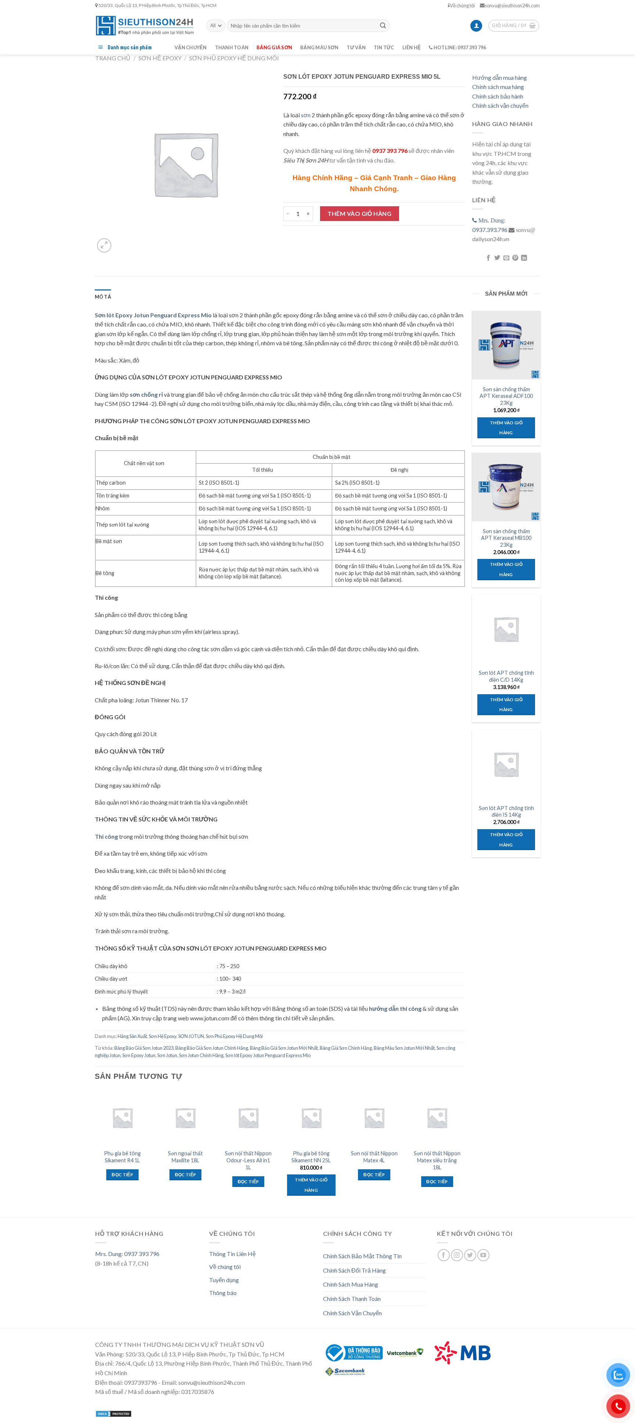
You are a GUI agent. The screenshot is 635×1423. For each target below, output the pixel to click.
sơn (306, 114)
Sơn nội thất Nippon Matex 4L (374, 1156)
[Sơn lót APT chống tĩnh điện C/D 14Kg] (506, 629)
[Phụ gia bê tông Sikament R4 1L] (122, 1118)
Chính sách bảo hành (497, 96)
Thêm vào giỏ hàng (359, 213)
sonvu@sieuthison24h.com (512, 5)
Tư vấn (356, 47)
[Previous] (95, 1149)
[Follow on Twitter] (470, 1255)
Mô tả (103, 297)
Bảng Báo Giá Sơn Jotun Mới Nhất (284, 1048)
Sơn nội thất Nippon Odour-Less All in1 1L (248, 1160)
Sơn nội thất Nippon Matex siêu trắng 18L (437, 1160)
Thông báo (223, 1292)
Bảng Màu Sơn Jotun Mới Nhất (404, 1048)
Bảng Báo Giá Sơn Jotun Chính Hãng (211, 1048)
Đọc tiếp (122, 1174)
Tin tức (384, 47)
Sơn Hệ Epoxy (160, 57)
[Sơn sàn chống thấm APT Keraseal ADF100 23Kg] (506, 345)
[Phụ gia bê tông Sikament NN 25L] (311, 1118)
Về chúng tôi (462, 5)
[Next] (464, 1149)
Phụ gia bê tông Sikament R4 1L (122, 1156)
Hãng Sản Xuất (132, 1036)
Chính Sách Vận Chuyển (352, 1312)
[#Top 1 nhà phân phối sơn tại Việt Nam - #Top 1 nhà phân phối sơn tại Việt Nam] (145, 25)
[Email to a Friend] (506, 258)
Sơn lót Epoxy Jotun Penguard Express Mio (268, 1055)
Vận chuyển (191, 47)
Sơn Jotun (167, 1055)
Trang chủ (112, 57)
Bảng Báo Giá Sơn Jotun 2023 (143, 1048)
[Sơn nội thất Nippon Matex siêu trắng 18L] (437, 1118)
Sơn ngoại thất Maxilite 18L (185, 1156)
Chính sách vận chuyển (500, 105)
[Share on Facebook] (488, 258)
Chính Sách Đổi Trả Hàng (354, 1270)
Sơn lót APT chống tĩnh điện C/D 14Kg (506, 676)
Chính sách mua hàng (498, 86)
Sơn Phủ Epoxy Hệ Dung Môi (234, 57)
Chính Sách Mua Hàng (350, 1284)
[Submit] (383, 25)
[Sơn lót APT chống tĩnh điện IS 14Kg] (506, 764)
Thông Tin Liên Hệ (232, 1253)
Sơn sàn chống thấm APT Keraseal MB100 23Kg (506, 538)
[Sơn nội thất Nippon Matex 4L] (374, 1118)
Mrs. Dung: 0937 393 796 (127, 1253)
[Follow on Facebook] (444, 1255)
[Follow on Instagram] (457, 1255)
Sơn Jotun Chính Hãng (201, 1055)
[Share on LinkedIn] (524, 258)
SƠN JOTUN (191, 1036)
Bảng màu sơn (319, 47)
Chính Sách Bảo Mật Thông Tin (362, 1255)
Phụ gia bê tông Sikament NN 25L (311, 1156)
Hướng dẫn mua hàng (499, 77)
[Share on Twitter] (497, 258)
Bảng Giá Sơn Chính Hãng (346, 1048)
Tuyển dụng (224, 1279)
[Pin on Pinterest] (515, 258)
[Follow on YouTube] (483, 1255)
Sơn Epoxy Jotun (138, 1055)
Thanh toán (232, 47)
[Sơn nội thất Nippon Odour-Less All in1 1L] (248, 1118)
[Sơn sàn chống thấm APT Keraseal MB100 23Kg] (506, 487)
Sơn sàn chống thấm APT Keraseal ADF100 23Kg (506, 396)
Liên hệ (411, 47)
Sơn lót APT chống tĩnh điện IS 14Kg (506, 811)
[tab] (103, 296)
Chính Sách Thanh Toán (352, 1298)
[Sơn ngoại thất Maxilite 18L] (186, 1118)
